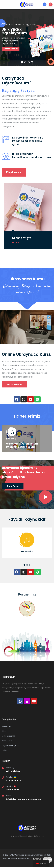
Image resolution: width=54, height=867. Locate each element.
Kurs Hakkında (14, 384)
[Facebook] (17, 399)
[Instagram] (23, 399)
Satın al (16, 242)
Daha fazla (12, 486)
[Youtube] (30, 399)
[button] (14, 172)
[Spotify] (37, 399)
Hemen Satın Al (11, 48)
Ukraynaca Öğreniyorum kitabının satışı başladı (22, 445)
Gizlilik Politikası (22, 858)
